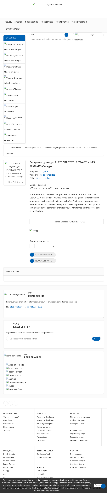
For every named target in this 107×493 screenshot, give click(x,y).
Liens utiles (41, 474)
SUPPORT (41, 467)
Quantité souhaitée (39, 241)
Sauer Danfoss (9, 461)
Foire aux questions (78, 467)
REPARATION (76, 430)
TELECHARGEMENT (46, 450)
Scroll (103, 486)
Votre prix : (34, 174)
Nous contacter (12, 29)
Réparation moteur (77, 437)
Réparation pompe (77, 433)
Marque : (33, 185)
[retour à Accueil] (8, 147)
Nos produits (31, 22)
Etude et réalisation (77, 420)
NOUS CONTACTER (44, 260)
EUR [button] (92, 35)
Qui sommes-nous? (11, 417)
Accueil (8, 22)
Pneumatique (42, 437)
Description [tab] (12, 271)
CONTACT (75, 450)
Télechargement (79, 22)
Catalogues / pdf (43, 454)
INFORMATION (10, 413)
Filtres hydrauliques (44, 430)
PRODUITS (42, 413)
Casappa (6, 471)
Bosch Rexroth (9, 454)
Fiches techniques (44, 457)
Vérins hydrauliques (44, 427)
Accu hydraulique (43, 433)
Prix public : (35, 171)
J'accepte (99, 485)
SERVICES (74, 413)
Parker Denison (9, 464)
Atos (5, 474)
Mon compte (42, 471)
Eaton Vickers (8, 457)
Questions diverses (77, 464)
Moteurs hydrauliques (45, 420)
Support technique (77, 461)
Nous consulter (47, 174)
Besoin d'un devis (77, 457)
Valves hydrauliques (45, 423)
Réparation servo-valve (79, 440)
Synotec (18, 22)
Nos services (47, 22)
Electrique (41, 440)
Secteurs (6, 430)
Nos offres (7, 420)
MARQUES (8, 450)
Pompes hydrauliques (45, 417)
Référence (34, 188)
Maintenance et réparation (80, 417)
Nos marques (62, 22)
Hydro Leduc (8, 467)
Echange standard (77, 423)
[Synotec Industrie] (53, 9)
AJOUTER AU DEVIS (44, 254)
